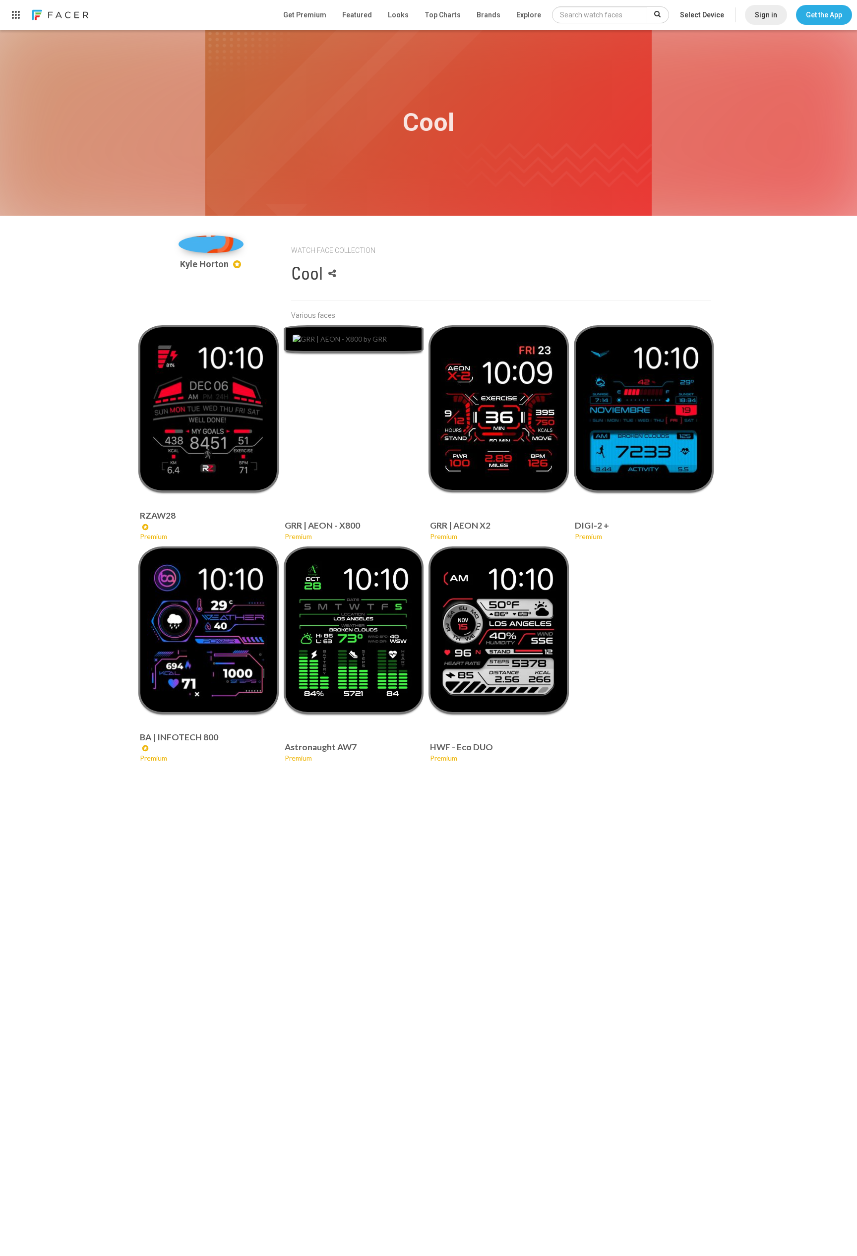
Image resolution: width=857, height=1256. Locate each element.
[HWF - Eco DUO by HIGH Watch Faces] (498, 630)
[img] (211, 244)
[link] (59, 15)
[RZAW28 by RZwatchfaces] (208, 409)
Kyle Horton (205, 264)
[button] (824, 15)
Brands (488, 15)
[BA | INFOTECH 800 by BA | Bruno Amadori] (208, 630)
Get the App (824, 15)
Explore (528, 15)
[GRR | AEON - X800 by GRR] (354, 339)
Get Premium (304, 15)
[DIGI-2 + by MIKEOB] (644, 409)
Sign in (766, 15)
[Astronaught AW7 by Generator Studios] (354, 630)
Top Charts (443, 15)
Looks (398, 15)
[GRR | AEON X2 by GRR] (498, 408)
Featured (357, 15)
